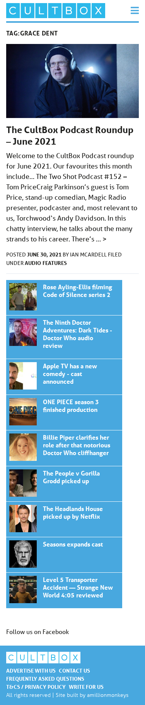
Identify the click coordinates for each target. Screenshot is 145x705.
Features (55, 262)
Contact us (74, 670)
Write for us (86, 686)
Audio (33, 262)
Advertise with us (31, 670)
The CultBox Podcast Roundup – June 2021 (64, 297)
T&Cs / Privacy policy (36, 686)
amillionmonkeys (107, 694)
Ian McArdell (89, 254)
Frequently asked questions (45, 678)
